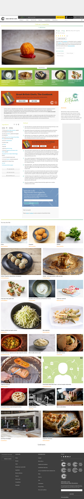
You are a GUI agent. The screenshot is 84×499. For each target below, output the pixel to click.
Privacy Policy (41, 486)
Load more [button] (41, 444)
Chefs (16, 463)
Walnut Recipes (60, 55)
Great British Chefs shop (43, 467)
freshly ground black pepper (7, 165)
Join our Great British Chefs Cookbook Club (46, 470)
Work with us (40, 461)
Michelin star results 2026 (20, 466)
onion (5, 144)
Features (17, 476)
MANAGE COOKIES (7, 458)
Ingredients (17, 470)
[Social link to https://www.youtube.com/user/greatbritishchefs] (67, 456)
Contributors (40, 483)
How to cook (17, 479)
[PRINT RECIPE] (16, 124)
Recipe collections (18, 473)
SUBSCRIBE (31, 203)
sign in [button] (27, 213)
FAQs (39, 473)
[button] (22, 20)
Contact (39, 457)
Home (16, 457)
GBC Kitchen (42, 27)
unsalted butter (9, 140)
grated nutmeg (9, 148)
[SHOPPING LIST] (19, 124)
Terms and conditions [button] (27, 205)
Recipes (16, 460)
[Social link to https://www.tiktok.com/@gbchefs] (70, 456)
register (31, 213)
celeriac (59, 42)
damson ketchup (71, 45)
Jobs (39, 480)
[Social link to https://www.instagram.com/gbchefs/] (65, 456)
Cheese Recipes (70, 53)
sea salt (3, 163)
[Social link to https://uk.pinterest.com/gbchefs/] (63, 456)
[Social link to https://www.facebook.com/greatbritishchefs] (61, 456)
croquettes (65, 41)
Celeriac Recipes (60, 53)
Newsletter (17, 485)
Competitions (18, 482)
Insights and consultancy (43, 464)
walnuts (8, 159)
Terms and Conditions (42, 489)
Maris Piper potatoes (11, 130)
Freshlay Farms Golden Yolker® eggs (10, 153)
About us (40, 477)
